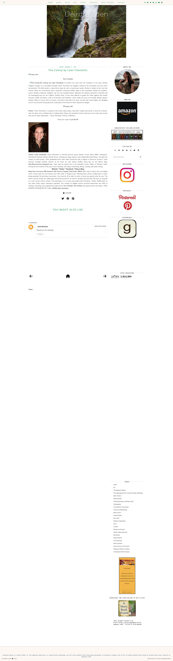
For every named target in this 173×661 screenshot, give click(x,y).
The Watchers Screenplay (121, 507)
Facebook (69, 169)
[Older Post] (104, 276)
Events (83, 2)
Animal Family (117, 515)
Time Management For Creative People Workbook (128, 493)
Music (67, 2)
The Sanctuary (117, 540)
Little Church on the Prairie (121, 546)
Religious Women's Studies (121, 549)
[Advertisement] (127, 256)
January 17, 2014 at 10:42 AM (100, 226)
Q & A (115, 524)
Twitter (61, 169)
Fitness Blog (79, 169)
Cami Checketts (43, 226)
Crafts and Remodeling (120, 510)
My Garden (116, 535)
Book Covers (117, 512)
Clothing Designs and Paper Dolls (123, 501)
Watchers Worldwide (119, 521)
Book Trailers (117, 496)
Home (50, 2)
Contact (121, 2)
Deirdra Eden (86, 14)
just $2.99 (74, 119)
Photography (117, 504)
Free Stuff (116, 518)
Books (59, 2)
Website (55, 169)
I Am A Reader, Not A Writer (72, 186)
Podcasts (94, 2)
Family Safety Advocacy (120, 532)
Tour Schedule (68, 79)
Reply (40, 234)
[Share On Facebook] (68, 198)
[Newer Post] (31, 276)
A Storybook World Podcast (121, 552)
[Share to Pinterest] (73, 198)
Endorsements (117, 538)
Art (75, 2)
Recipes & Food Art (119, 529)
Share (30, 289)
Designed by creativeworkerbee (159, 658)
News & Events (117, 543)
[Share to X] (63, 198)
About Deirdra (107, 2)
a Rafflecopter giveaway (60, 188)
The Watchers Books (119, 490)
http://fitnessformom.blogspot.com (40, 164)
